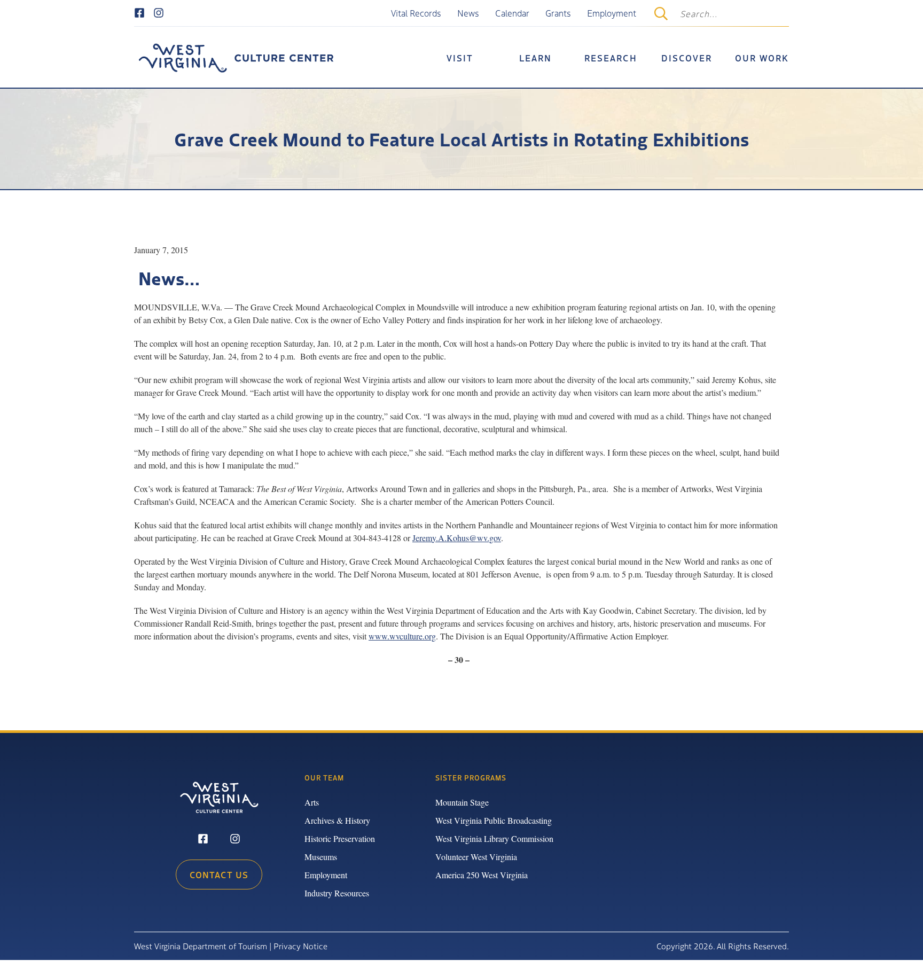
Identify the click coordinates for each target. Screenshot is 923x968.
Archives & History (337, 820)
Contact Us (219, 874)
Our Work (762, 58)
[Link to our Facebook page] (139, 13)
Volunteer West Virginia (476, 856)
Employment (611, 13)
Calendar (512, 13)
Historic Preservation (339, 838)
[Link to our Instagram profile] (158, 13)
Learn (535, 58)
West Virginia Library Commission (494, 838)
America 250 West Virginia (481, 874)
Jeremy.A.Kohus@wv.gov (456, 537)
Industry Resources (336, 893)
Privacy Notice (300, 945)
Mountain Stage (462, 802)
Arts (311, 802)
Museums (320, 856)
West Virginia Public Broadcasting (493, 820)
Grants (558, 13)
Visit (460, 58)
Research (610, 58)
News (468, 13)
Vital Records (416, 13)
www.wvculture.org (402, 636)
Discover (686, 58)
